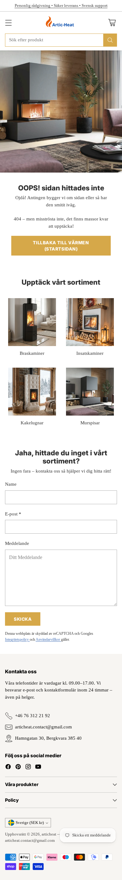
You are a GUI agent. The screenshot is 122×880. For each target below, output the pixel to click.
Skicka (23, 619)
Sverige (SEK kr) (30, 822)
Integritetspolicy (17, 639)
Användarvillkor (48, 639)
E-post (13, 513)
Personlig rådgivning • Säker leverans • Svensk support (61, 5)
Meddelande (17, 543)
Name (11, 484)
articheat (49, 834)
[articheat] (61, 22)
